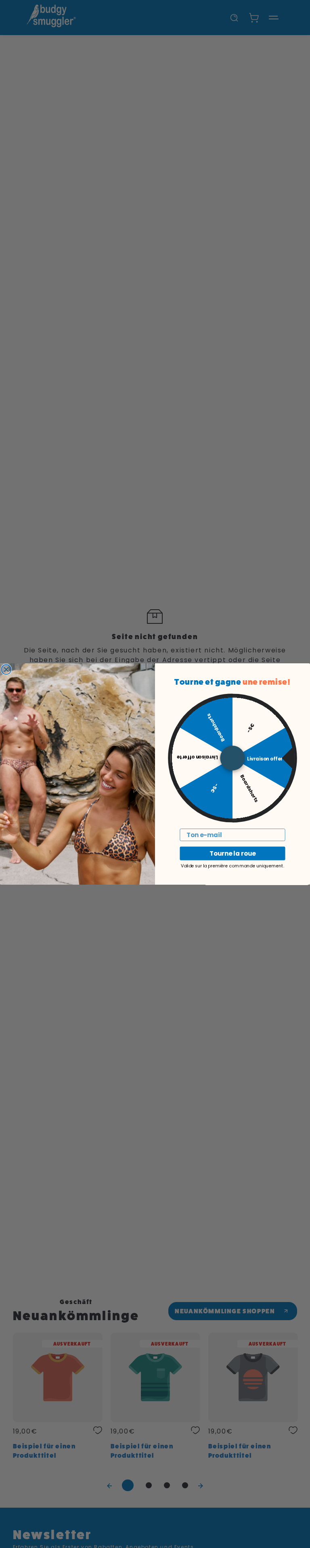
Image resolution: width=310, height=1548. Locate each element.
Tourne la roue (232, 853)
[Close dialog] (6, 670)
